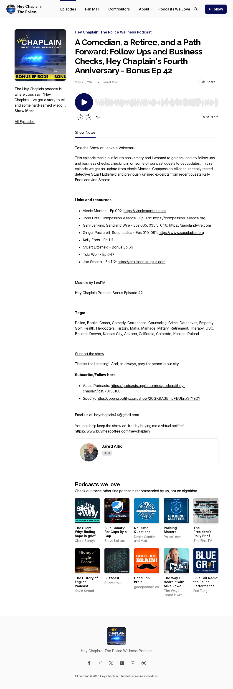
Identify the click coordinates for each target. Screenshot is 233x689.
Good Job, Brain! (142, 580)
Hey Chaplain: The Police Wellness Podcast (29, 9)
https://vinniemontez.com (145, 210)
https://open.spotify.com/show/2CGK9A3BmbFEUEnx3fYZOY (148, 398)
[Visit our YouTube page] (122, 663)
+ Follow (215, 9)
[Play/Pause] (84, 102)
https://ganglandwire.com (190, 225)
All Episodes (25, 121)
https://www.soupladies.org (181, 232)
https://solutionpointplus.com (141, 261)
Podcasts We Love (174, 9)
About (144, 9)
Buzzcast (111, 578)
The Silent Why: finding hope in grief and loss (85, 534)
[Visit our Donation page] (144, 663)
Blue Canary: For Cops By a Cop (115, 532)
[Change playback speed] (98, 117)
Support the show (89, 353)
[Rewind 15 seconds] (80, 117)
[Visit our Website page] (133, 663)
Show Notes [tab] (85, 132)
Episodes (68, 9)
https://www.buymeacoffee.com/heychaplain (112, 431)
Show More (25, 110)
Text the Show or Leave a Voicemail (104, 148)
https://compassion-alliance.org (179, 218)
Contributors (119, 9)
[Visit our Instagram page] (100, 663)
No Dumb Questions (142, 530)
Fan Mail (92, 9)
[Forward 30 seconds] (88, 117)
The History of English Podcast (86, 582)
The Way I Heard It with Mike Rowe (174, 582)
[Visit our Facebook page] (89, 663)
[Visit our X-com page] (111, 663)
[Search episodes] (196, 9)
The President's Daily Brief (202, 532)
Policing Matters (170, 530)
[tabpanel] (146, 291)
